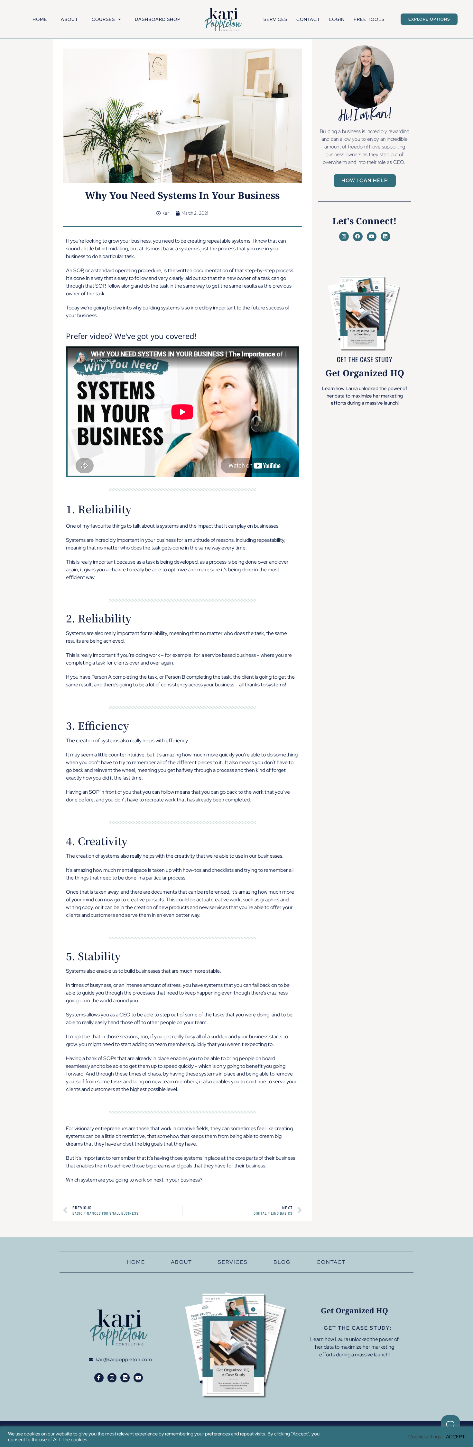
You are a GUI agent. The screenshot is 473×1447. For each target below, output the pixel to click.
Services (275, 19)
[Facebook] (358, 236)
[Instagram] (344, 236)
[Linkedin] (385, 236)
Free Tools (369, 19)
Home (39, 19)
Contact (308, 19)
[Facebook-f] (99, 1377)
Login (337, 19)
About (69, 19)
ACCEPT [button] (455, 1437)
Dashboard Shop (158, 19)
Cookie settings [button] (424, 1437)
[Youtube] (371, 236)
